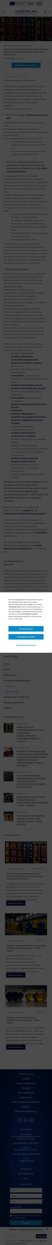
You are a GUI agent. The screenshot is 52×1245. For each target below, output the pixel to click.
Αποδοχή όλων (26, 629)
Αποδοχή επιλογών (26, 636)
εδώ (20, 619)
